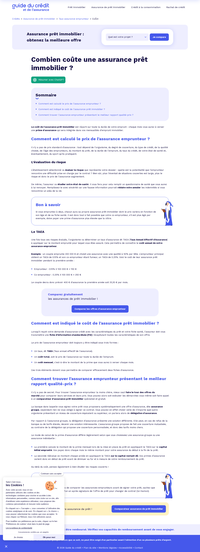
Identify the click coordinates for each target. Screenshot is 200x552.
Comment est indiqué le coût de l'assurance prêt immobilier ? (72, 109)
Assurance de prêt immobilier (108, 7)
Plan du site (90, 547)
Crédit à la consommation (145, 7)
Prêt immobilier (77, 7)
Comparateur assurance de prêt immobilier (138, 509)
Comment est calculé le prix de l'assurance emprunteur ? (70, 103)
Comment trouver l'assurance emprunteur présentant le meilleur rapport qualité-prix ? (86, 115)
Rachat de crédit (175, 7)
